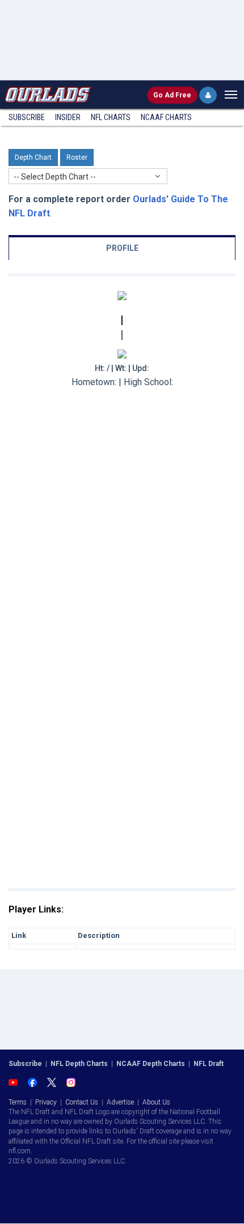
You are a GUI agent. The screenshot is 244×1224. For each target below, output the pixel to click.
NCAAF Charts (166, 117)
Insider (68, 117)
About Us (156, 1102)
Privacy (46, 1102)
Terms (18, 1102)
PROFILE (122, 248)
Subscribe (27, 117)
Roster (76, 157)
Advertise (120, 1102)
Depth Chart (33, 157)
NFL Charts (111, 117)
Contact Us (81, 1102)
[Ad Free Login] (208, 95)
